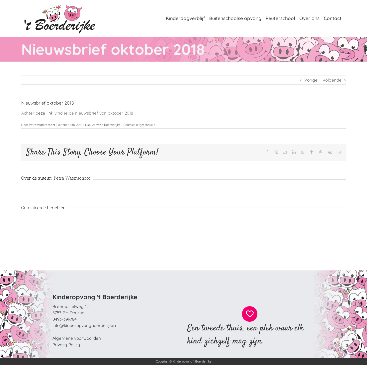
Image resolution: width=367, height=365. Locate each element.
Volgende (332, 80)
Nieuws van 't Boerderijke (102, 125)
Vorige (311, 80)
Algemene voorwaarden (76, 338)
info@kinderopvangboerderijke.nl (85, 325)
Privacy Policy (66, 344)
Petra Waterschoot (42, 125)
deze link (44, 113)
